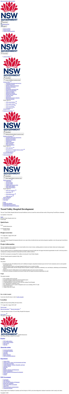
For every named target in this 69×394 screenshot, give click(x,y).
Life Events (8, 96)
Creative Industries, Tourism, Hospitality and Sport (14, 364)
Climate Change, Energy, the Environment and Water (14, 362)
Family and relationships (11, 90)
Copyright (5, 352)
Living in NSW (7, 82)
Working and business (8, 136)
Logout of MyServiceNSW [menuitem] (9, 31)
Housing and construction (11, 94)
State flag (5, 344)
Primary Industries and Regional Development (13, 372)
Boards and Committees (8, 383)
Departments (4, 358)
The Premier (5, 379)
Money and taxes (9, 143)
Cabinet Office (6, 361)
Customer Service (7, 366)
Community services (10, 84)
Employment (8, 141)
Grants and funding (10, 91)
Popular (3, 338)
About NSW (8, 181)
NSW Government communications (10, 387)
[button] (6, 309)
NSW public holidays (10, 186)
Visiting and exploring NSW (12, 185)
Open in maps (3, 307)
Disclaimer (5, 353)
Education (5, 367)
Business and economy (11, 138)
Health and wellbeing (10, 93)
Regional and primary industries (12, 97)
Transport (5, 373)
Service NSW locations (8, 342)
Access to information (8, 350)
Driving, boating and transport (12, 85)
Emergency (8, 88)
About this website (6, 347)
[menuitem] (6, 28)
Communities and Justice (8, 363)
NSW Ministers (6, 381)
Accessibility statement (8, 351)
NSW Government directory (9, 356)
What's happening (7, 180)
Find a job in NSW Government (10, 384)
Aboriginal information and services (13, 83)
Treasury (5, 374)
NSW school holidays (10, 187)
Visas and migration (10, 99)
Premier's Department (7, 371)
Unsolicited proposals (7, 388)
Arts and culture (9, 182)
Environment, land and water (12, 89)
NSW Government (6, 377)
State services (6, 343)
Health (4, 368)
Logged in (4, 26)
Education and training (11, 87)
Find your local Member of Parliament (11, 382)
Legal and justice (9, 95)
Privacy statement (7, 354)
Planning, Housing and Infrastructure (11, 369)
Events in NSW (9, 183)
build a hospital (20, 297)
